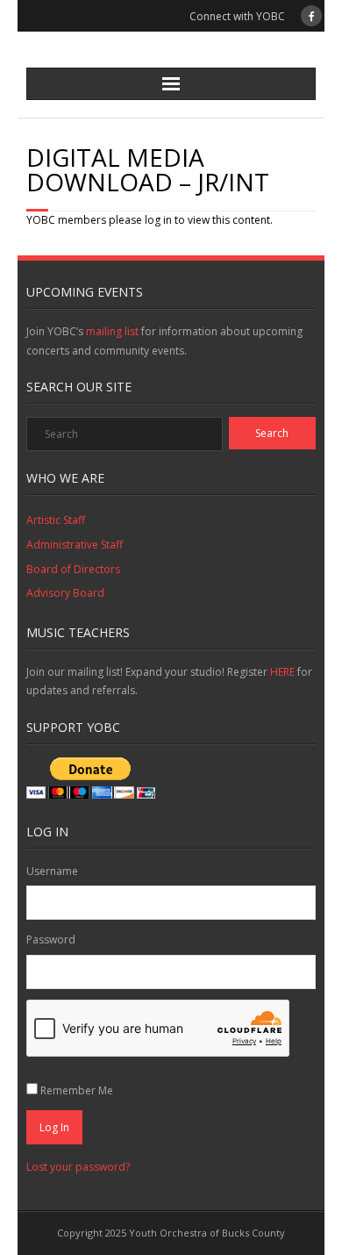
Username (52, 871)
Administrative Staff (74, 544)
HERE (283, 671)
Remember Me (76, 1090)
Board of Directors (73, 569)
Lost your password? (78, 1166)
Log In (54, 1127)
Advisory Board (65, 592)
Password (50, 939)
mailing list (112, 331)
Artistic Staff (55, 520)
